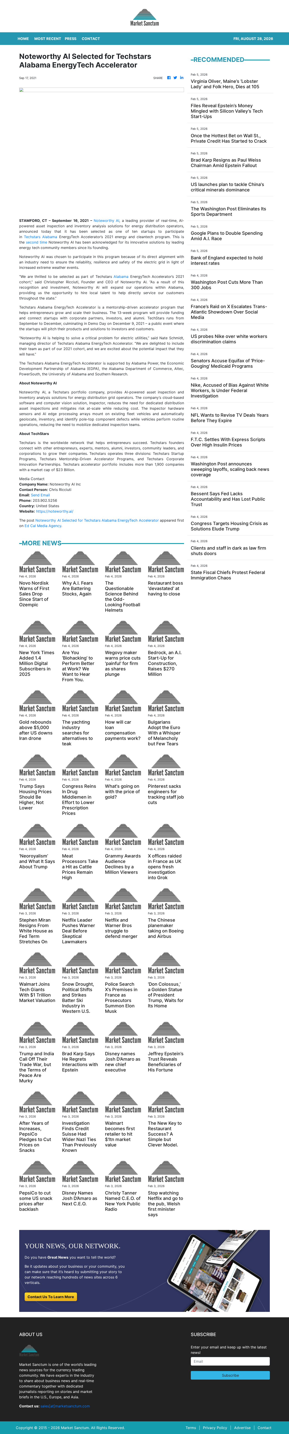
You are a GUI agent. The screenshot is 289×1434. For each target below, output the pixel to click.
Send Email (40, 495)
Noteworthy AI (106, 220)
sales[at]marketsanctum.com (65, 1406)
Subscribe (230, 1375)
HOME (23, 38)
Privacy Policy (215, 1427)
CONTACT (91, 38)
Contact (264, 1427)
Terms (191, 1427)
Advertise (242, 1427)
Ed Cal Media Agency (43, 525)
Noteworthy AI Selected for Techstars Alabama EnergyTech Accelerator (96, 520)
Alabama (48, 237)
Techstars (32, 237)
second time (36, 242)
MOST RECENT (47, 38)
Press (70, 38)
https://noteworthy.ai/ (54, 511)
